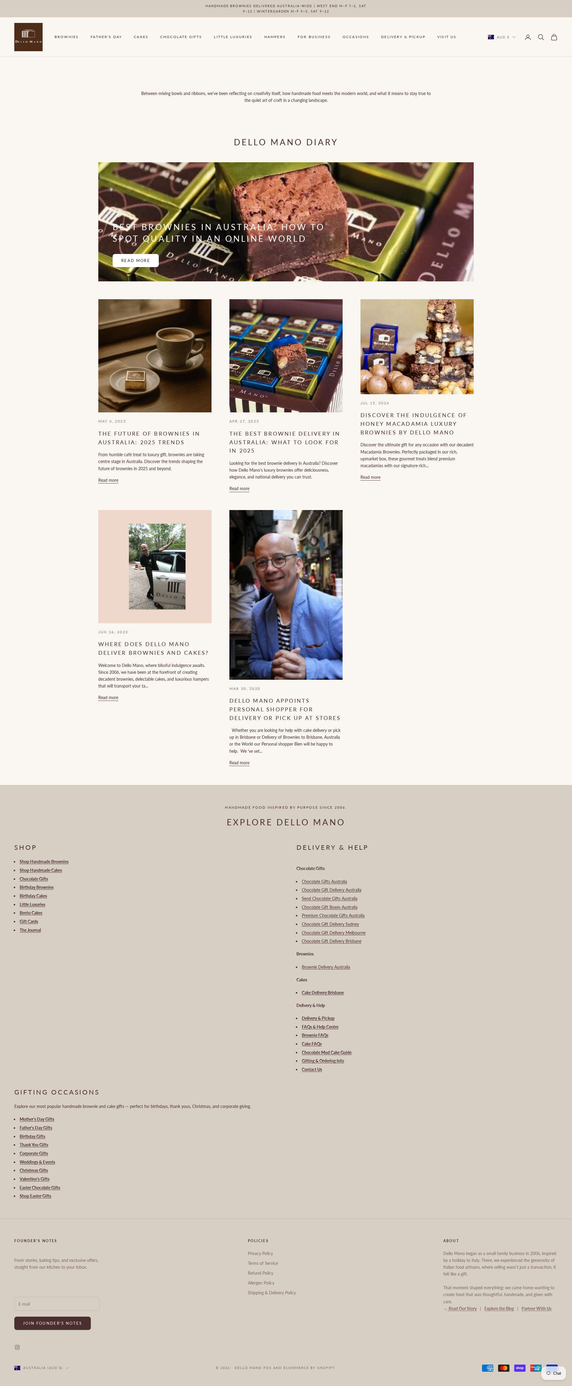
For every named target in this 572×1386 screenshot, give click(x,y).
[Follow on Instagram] (17, 1347)
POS (267, 1368)
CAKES (141, 37)
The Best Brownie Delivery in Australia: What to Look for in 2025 (285, 442)
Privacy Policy (260, 1253)
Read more (135, 260)
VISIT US (446, 37)
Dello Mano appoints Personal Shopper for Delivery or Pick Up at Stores (285, 709)
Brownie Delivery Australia (326, 966)
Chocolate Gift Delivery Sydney (330, 924)
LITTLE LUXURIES (233, 37)
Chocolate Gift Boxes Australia (330, 907)
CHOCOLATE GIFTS (181, 37)
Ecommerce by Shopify (309, 1368)
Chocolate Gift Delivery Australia (331, 889)
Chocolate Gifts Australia (324, 881)
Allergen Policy (261, 1282)
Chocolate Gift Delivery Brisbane (331, 941)
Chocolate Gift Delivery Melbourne (334, 932)
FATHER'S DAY (106, 37)
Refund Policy (260, 1273)
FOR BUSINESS (314, 37)
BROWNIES (67, 37)
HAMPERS (275, 37)
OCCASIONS (356, 37)
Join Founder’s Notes (52, 1323)
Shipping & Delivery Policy (272, 1292)
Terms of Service (263, 1263)
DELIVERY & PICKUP (403, 37)
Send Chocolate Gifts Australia (330, 898)
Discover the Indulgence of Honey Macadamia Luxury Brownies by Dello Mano (413, 424)
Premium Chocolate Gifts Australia (333, 915)
